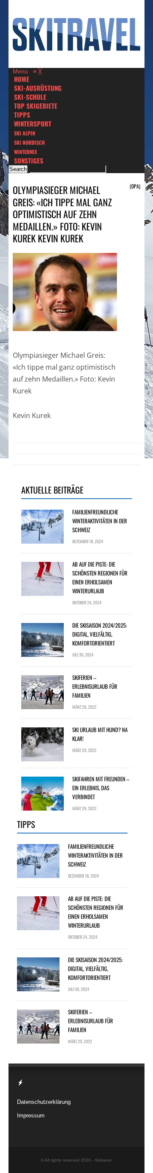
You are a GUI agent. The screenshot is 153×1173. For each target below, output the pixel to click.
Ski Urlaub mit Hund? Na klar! (100, 734)
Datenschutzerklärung (44, 1102)
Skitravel (103, 1160)
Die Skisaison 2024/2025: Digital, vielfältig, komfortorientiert (99, 634)
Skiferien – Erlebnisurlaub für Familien (94, 686)
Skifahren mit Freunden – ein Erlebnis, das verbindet (100, 788)
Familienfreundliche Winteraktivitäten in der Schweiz (99, 521)
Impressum (31, 1115)
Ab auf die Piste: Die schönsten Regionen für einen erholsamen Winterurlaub (100, 577)
